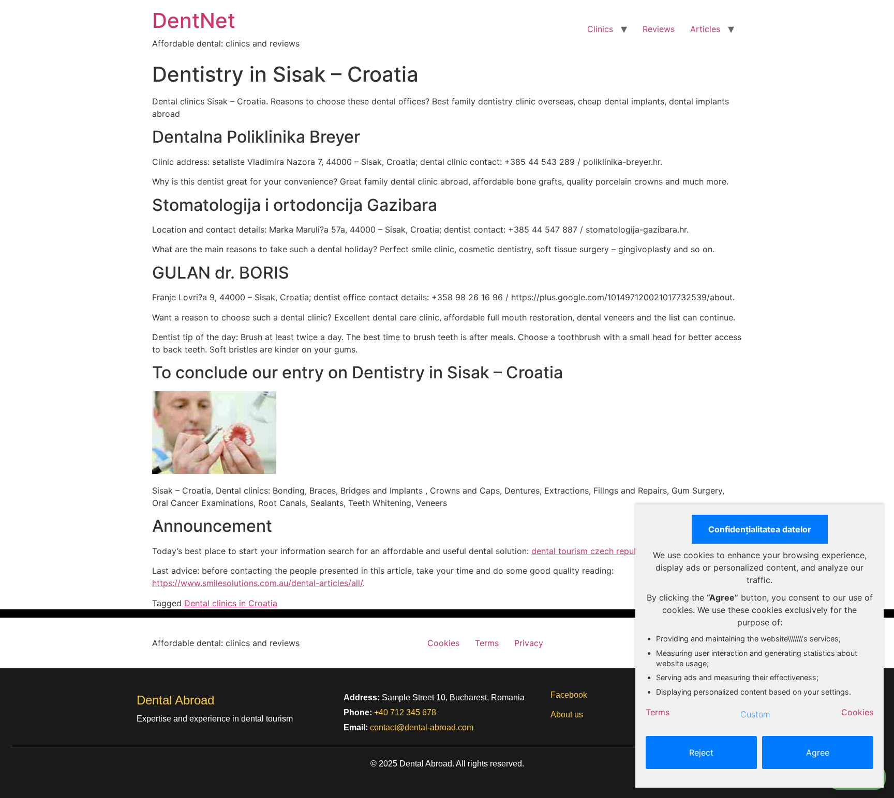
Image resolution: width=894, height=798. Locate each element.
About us (566, 714)
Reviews (659, 29)
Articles (705, 29)
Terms (487, 643)
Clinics (600, 29)
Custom (755, 714)
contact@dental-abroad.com (421, 727)
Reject (701, 752)
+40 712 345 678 (405, 712)
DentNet (193, 20)
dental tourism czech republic (589, 551)
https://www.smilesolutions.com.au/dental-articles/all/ (257, 583)
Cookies (443, 643)
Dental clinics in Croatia (230, 603)
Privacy (528, 643)
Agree (817, 752)
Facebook (568, 694)
